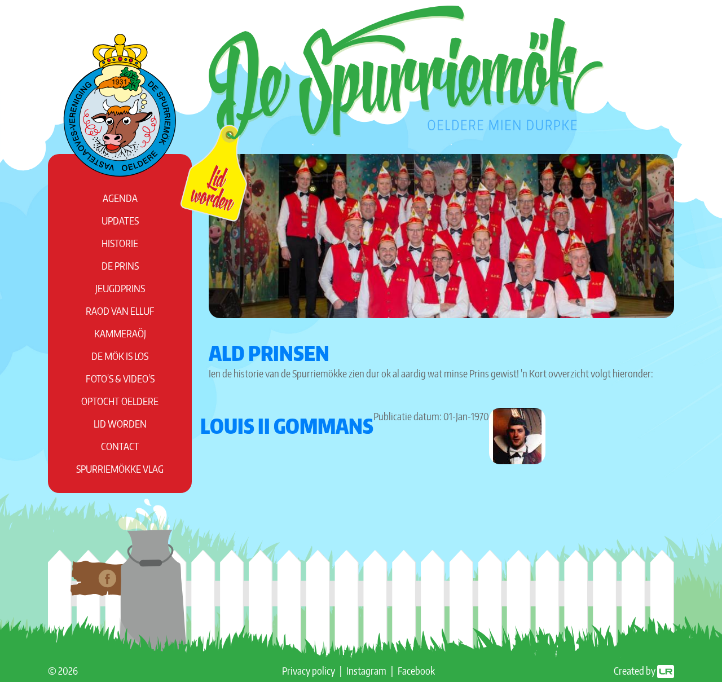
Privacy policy (308, 670)
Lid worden (120, 423)
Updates (120, 220)
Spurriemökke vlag (120, 468)
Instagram (366, 670)
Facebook (416, 670)
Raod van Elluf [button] (120, 310)
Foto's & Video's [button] (120, 378)
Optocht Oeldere (120, 400)
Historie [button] (120, 242)
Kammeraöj (120, 333)
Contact (120, 445)
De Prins (120, 265)
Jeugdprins (120, 287)
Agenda (120, 197)
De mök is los (119, 355)
